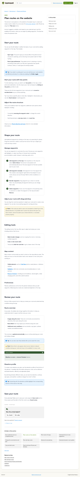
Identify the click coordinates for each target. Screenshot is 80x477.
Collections (7, 465)
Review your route (53, 28)
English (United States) (73, 474)
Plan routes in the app (46, 434)
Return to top (9, 423)
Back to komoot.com (57, 3)
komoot (6, 11)
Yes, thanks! (10, 415)
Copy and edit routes (9, 445)
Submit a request (68, 3)
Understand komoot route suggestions (64, 435)
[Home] (8, 2)
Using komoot (12, 11)
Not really (17, 415)
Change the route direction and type (12, 440)
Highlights (6, 463)
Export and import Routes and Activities (29, 446)
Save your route (52, 31)
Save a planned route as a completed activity (10, 435)
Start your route (52, 21)
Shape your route (52, 23)
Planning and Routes (21, 11)
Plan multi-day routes (27, 440)
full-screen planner (31, 24)
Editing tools (51, 26)
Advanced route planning (46, 440)
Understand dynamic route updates (66, 440)
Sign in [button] (76, 3)
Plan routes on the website (29, 434)
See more (6, 450)
